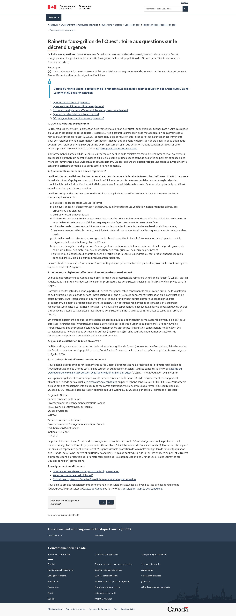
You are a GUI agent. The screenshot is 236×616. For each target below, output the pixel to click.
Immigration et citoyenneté (60, 570)
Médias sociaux (55, 609)
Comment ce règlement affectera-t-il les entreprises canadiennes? (90, 110)
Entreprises (53, 581)
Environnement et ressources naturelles (79, 24)
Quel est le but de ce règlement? (71, 102)
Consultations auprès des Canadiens (141, 488)
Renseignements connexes (62, 30)
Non (110, 502)
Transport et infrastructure (107, 587)
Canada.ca (53, 24)
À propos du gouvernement (154, 554)
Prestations (53, 587)
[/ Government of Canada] (70, 7)
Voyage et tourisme (57, 575)
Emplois (51, 564)
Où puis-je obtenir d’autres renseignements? (78, 118)
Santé (50, 593)
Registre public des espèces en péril (159, 24)
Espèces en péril (132, 24)
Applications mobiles (75, 609)
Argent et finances (103, 598)
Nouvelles (99, 535)
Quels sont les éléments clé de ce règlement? (78, 106)
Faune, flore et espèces (111, 24)
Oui (102, 502)
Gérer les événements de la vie (155, 587)
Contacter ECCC (55, 535)
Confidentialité (128, 609)
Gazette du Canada (93, 488)
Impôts (51, 598)
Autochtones (147, 570)
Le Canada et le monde (105, 593)
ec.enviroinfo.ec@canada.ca (101, 382)
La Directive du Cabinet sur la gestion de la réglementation (86, 471)
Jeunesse (145, 581)
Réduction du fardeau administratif (73, 475)
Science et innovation (151, 564)
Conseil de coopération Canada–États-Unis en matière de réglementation (94, 479)
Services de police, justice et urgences (112, 581)
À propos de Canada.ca (99, 609)
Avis (115, 609)
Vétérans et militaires (151, 575)
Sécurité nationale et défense (108, 570)
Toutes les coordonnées (59, 554)
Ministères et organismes (106, 554)
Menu (55, 17)
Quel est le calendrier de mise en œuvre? (76, 114)
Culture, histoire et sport (106, 575)
